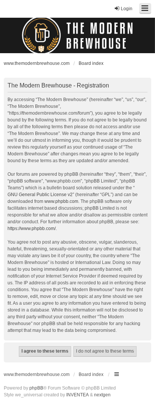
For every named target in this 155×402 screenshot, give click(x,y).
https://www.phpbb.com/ (32, 228)
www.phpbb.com (61, 201)
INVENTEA (77, 394)
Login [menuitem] (126, 8)
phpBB (36, 388)
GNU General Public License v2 (40, 194)
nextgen (102, 394)
